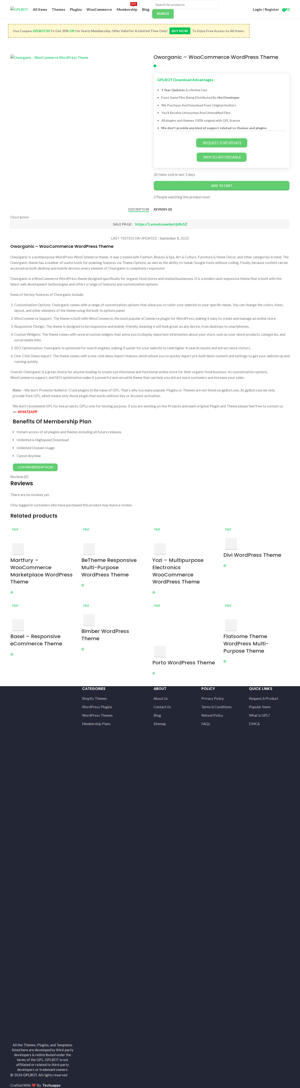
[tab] (138, 209)
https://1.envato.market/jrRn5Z (161, 224)
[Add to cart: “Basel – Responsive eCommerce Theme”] (18, 625)
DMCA (254, 724)
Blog (157, 715)
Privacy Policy (212, 698)
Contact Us (162, 707)
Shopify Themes (94, 698)
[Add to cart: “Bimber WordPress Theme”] (89, 620)
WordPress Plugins (97, 707)
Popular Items (260, 707)
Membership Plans (96, 724)
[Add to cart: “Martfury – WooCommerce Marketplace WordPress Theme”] (18, 549)
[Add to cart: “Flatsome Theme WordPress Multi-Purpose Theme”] (231, 625)
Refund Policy (212, 715)
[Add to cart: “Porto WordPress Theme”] (160, 651)
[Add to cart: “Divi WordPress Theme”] (231, 544)
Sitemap (160, 724)
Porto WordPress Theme (183, 662)
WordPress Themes (97, 715)
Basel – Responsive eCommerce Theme (36, 640)
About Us (161, 698)
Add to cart (221, 186)
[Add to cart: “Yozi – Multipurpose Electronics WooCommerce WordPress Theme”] (160, 549)
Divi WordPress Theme (252, 555)
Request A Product (263, 698)
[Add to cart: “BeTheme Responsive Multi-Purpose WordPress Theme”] (89, 549)
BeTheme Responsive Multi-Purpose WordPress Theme (109, 567)
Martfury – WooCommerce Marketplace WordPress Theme (41, 571)
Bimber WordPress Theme (105, 635)
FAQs (205, 724)
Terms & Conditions (216, 707)
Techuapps (51, 1085)
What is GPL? (259, 715)
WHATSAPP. (27, 412)
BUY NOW (180, 31)
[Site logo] (19, 9)
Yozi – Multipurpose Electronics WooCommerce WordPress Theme (177, 571)
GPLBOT (30, 1075)
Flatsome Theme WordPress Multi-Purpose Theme (246, 644)
